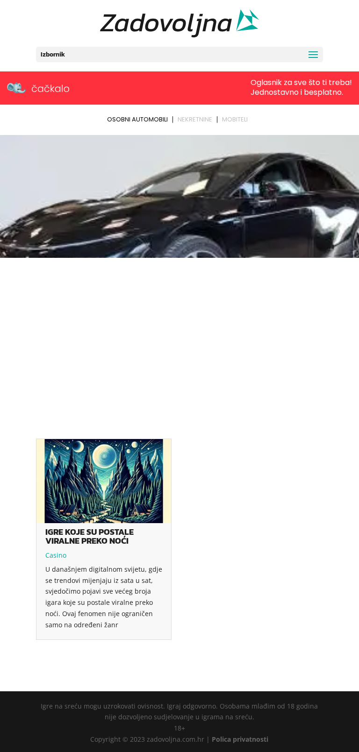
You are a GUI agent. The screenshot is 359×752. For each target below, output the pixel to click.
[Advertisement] (179, 331)
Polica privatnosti (240, 739)
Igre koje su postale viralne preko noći (89, 536)
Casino (55, 555)
